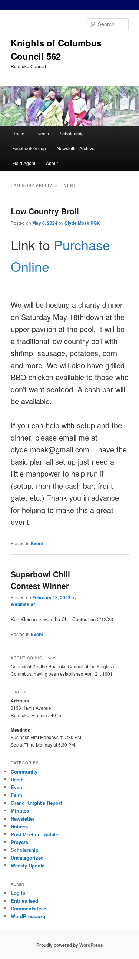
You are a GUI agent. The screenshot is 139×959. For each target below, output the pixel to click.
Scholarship (72, 133)
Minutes (20, 810)
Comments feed (29, 908)
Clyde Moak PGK (82, 223)
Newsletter (22, 818)
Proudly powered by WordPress (69, 945)
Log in (18, 892)
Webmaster (23, 604)
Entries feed (24, 900)
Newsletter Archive (76, 148)
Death (17, 779)
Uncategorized (27, 857)
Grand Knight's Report (36, 802)
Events (42, 133)
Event (37, 543)
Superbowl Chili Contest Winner (40, 580)
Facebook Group (29, 148)
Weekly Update (27, 865)
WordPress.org (28, 916)
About (52, 163)
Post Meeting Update (34, 834)
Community (24, 771)
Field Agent (23, 163)
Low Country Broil (45, 211)
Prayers (19, 842)
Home (18, 133)
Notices (19, 826)
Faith (16, 794)
